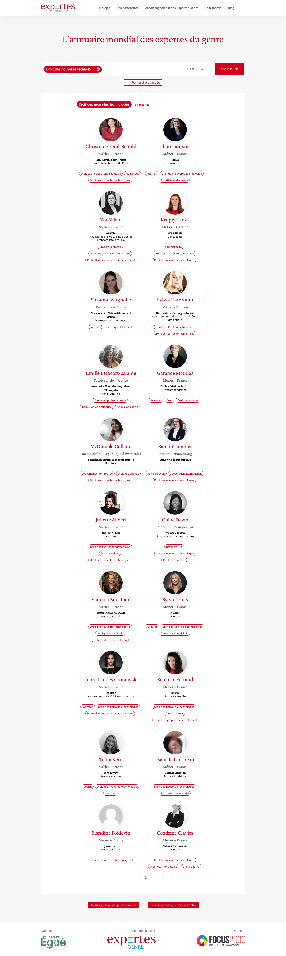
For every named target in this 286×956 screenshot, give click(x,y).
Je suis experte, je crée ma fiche (173, 905)
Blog (231, 8)
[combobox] (111, 69)
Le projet (103, 8)
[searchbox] (140, 69)
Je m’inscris (213, 8)
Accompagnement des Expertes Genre (171, 8)
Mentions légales (143, 930)
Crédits (239, 930)
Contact (47, 930)
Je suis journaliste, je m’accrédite (113, 905)
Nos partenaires (127, 8)
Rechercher (229, 69)
